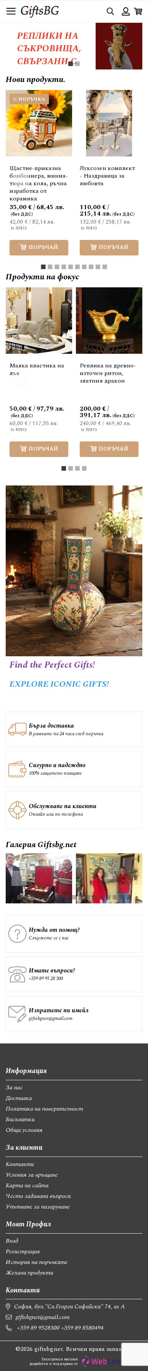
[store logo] (40, 11)
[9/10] (98, 267)
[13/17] (101, 897)
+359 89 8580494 (82, 1327)
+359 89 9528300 (38, 1327)
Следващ (127, 180)
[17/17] (128, 897)
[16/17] (122, 897)
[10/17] (81, 897)
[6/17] (53, 897)
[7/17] (60, 897)
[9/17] (74, 897)
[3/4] (77, 468)
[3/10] (57, 267)
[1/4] (63, 468)
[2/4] (70, 468)
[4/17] (40, 897)
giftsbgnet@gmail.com (50, 1018)
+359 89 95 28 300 (46, 978)
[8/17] (67, 897)
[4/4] (84, 468)
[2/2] (77, 63)
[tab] (70, 63)
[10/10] (104, 267)
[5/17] (46, 897)
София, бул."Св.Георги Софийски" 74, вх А (69, 1306)
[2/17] (26, 897)
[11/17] (87, 897)
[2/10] (50, 267)
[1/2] (70, 63)
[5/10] (70, 267)
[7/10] (84, 267)
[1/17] (19, 897)
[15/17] (115, 897)
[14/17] (108, 897)
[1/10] (43, 267)
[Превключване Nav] (11, 11)
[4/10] (63, 267)
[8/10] (91, 267)
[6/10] (77, 267)
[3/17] (33, 897)
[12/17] (94, 897)
